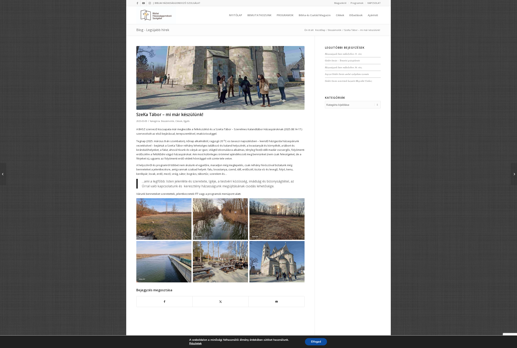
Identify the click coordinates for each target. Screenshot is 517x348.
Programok (357, 2)
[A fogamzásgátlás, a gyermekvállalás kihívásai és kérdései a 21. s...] (514, 174)
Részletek (195, 343)
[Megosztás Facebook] (164, 301)
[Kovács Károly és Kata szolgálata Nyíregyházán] (3, 174)
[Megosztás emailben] (276, 301)
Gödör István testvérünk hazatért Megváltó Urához (348, 80)
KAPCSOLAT (374, 2)
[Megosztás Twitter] (220, 301)
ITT (196, 194)
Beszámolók (167, 121)
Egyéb (187, 121)
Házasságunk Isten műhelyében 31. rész (343, 53)
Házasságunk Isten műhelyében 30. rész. (343, 67)
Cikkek (178, 121)
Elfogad (316, 342)
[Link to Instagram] (150, 3)
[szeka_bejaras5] (220, 78)
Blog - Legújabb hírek (152, 30)
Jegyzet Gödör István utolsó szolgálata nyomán (347, 73)
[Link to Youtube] (143, 3)
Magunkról (340, 2)
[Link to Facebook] (137, 3)
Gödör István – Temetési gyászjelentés (342, 60)
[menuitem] (340, 3)
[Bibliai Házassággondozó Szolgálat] (156, 15)
